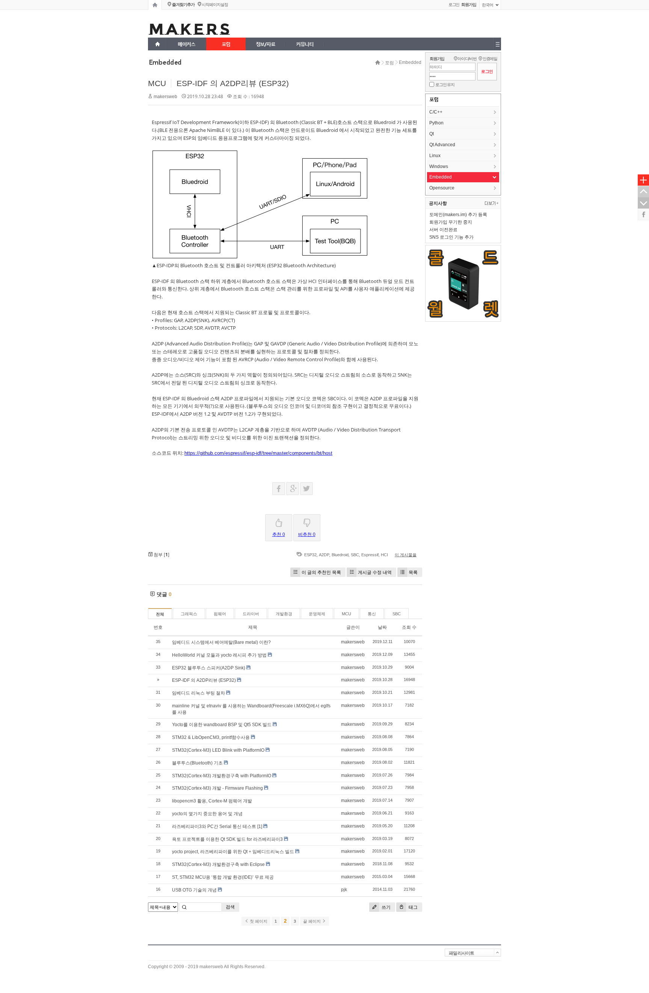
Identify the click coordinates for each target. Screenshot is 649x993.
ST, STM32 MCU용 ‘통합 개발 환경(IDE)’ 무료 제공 (223, 877)
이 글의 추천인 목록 (321, 572)
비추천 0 (306, 534)
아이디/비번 (467, 58)
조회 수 (409, 627)
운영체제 (317, 614)
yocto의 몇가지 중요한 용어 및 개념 (207, 813)
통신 (372, 614)
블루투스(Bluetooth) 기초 (197, 763)
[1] (259, 826)
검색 (230, 907)
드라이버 (251, 614)
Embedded (410, 62)
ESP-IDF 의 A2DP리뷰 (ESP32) (233, 83)
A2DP (324, 555)
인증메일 (490, 58)
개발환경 (284, 614)
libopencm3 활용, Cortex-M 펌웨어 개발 (212, 801)
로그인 (454, 4)
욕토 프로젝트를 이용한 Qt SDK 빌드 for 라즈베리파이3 (227, 839)
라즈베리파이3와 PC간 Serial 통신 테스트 (214, 826)
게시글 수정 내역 (375, 572)
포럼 (389, 62)
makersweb (165, 96)
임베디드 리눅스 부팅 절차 (198, 693)
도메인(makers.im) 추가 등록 (458, 214)
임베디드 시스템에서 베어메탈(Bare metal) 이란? (221, 642)
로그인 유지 (444, 84)
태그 (413, 907)
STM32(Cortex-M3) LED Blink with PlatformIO (218, 750)
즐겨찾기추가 (183, 4)
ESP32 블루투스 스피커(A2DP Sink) (208, 668)
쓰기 (385, 907)
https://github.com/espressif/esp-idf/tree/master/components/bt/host (258, 453)
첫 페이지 (258, 921)
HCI (384, 555)
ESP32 (310, 555)
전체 (160, 614)
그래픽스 (189, 614)
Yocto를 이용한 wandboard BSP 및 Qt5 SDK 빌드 (222, 724)
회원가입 (437, 58)
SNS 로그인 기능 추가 (451, 237)
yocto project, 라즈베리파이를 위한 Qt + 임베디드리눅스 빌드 (233, 851)
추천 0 (278, 534)
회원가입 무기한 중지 (450, 222)
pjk (344, 889)
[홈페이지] (155, 5)
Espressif (370, 555)
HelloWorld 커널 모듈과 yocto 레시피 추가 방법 (219, 655)
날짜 (382, 627)
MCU (157, 83)
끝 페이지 (312, 921)
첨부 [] (160, 554)
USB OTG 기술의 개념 (194, 890)
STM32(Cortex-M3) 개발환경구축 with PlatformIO (221, 775)
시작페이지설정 (215, 4)
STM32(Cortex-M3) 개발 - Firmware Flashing (217, 788)
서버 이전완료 (443, 229)
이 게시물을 (406, 555)
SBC (355, 555)
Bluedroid (340, 555)
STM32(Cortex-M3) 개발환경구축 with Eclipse (218, 864)
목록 (413, 572)
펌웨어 (220, 614)
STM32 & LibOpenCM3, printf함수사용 (211, 737)
